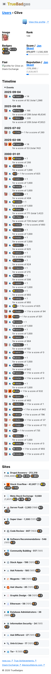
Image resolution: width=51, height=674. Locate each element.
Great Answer (19, 158)
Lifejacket (19, 217)
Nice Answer (19, 118)
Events (10, 87)
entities (19, 291)
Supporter (19, 311)
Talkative (19, 260)
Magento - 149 (23, 579)
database (19, 383)
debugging (19, 436)
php (17, 391)
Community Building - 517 (25, 552)
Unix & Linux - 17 (24, 643)
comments (19, 179)
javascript (19, 357)
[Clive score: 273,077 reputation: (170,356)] (5, 97)
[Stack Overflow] (10, 144)
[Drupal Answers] (10, 96)
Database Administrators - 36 (22, 614)
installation (19, 237)
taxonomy (19, 373)
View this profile (37, 22)
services (19, 352)
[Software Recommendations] (10, 311)
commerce (19, 245)
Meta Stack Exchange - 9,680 (23, 498)
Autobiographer (19, 404)
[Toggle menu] (4, 4)
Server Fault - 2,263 (24, 509)
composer (19, 230)
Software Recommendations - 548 (25, 541)
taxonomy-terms (19, 329)
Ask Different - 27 (24, 635)
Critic (18, 132)
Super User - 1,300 (23, 521)
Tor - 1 (18, 651)
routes (18, 322)
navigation (19, 298)
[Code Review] (10, 268)
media (18, 186)
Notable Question (19, 344)
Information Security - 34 (25, 625)
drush (18, 414)
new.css (6, 660)
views (18, 449)
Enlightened (19, 110)
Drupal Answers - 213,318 (21, 474)
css (17, 316)
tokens (18, 166)
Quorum (19, 396)
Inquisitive (19, 275)
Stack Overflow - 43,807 (26, 486)
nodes (18, 202)
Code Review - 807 (25, 531)
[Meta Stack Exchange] (10, 194)
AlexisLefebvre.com (32, 665)
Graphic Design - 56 (26, 595)
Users (6, 13)
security (19, 252)
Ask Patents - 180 (24, 570)
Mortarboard (19, 194)
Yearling (19, 96)
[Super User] (10, 132)
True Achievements (24, 660)
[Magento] (10, 420)
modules (19, 454)
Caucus (19, 268)
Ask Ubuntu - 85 (24, 587)
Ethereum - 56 (23, 603)
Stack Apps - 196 (24, 562)
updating (19, 283)
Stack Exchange (10, 665)
